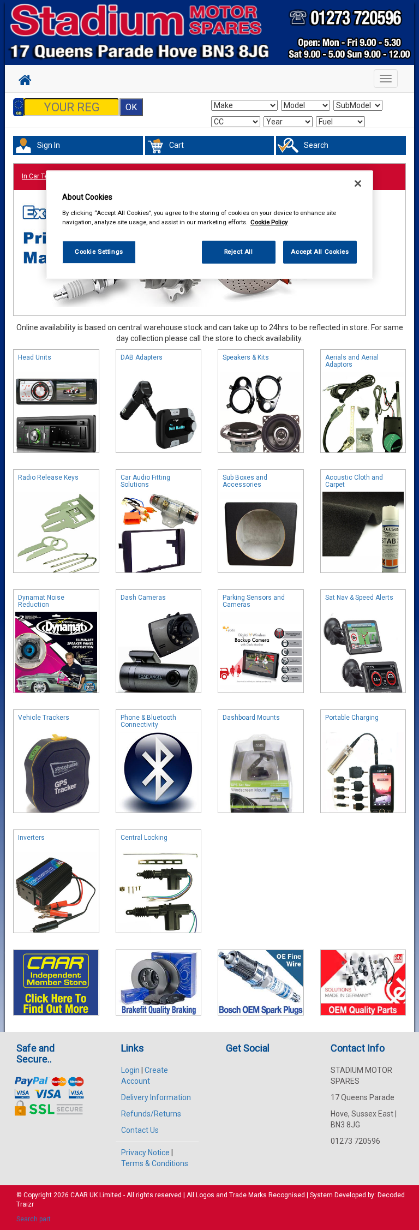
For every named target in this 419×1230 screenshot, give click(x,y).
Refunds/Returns (151, 1113)
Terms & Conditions (154, 1163)
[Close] (358, 183)
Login (130, 1070)
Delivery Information (156, 1097)
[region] (209, 224)
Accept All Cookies (320, 251)
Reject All (238, 251)
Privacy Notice (145, 1152)
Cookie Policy (269, 222)
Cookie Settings (99, 251)
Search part (33, 1219)
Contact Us (140, 1130)
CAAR (79, 1195)
